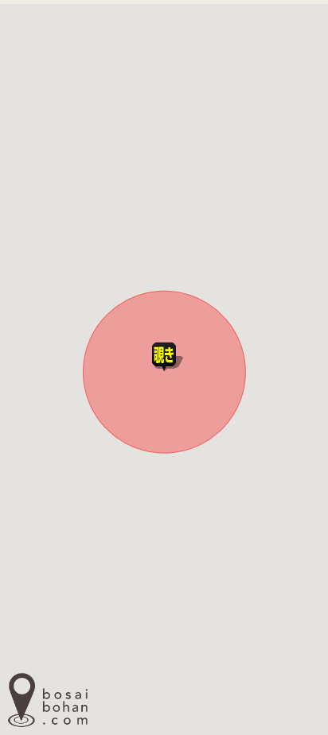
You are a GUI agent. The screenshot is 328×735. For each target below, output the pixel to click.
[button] (164, 352)
